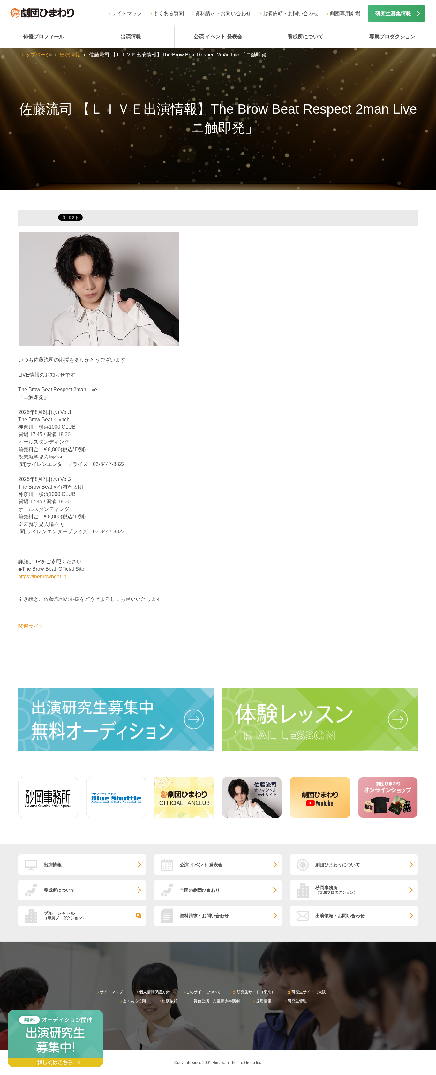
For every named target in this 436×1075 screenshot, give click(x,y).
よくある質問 (168, 13)
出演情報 (131, 36)
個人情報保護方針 (154, 992)
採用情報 (263, 1001)
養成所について (305, 36)
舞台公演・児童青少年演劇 (217, 1001)
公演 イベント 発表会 (218, 36)
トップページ (35, 54)
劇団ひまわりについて (337, 864)
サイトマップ (126, 13)
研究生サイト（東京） (256, 992)
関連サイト (31, 626)
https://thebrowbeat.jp (42, 576)
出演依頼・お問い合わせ (290, 13)
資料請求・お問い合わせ (223, 13)
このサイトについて (203, 992)
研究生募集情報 (393, 13)
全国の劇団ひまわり (200, 890)
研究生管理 (297, 1001)
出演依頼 (169, 1001)
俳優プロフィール (43, 36)
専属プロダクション (392, 36)
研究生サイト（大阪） (310, 992)
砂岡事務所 (336, 889)
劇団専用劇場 (345, 13)
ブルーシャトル (65, 915)
